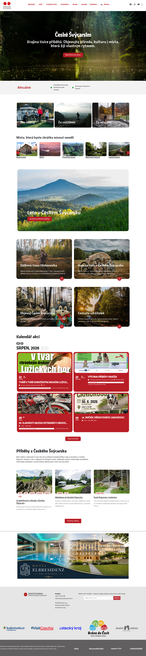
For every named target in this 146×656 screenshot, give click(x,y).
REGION (75, 4)
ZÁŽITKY (47, 493)
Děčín (18, 157)
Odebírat (116, 598)
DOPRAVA (60, 493)
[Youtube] (139, 4)
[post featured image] (26, 149)
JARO (20, 493)
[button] (142, 4)
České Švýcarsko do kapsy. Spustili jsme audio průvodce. (61, 87)
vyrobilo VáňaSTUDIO (136, 648)
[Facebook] (131, 4)
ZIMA (20, 496)
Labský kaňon (91, 157)
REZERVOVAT (64, 4)
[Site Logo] (7, 5)
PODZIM (32, 493)
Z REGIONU (39, 493)
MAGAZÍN (84, 4)
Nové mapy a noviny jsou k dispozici (82, 87)
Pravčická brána (45, 157)
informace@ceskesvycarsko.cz (63, 598)
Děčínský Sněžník (69, 157)
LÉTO (26, 493)
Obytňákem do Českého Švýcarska (69, 497)
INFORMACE (93, 4)
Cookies (76, 648)
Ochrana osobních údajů (96, 648)
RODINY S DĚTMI (100, 493)
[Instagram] (135, 4)
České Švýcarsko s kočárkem (105, 497)
